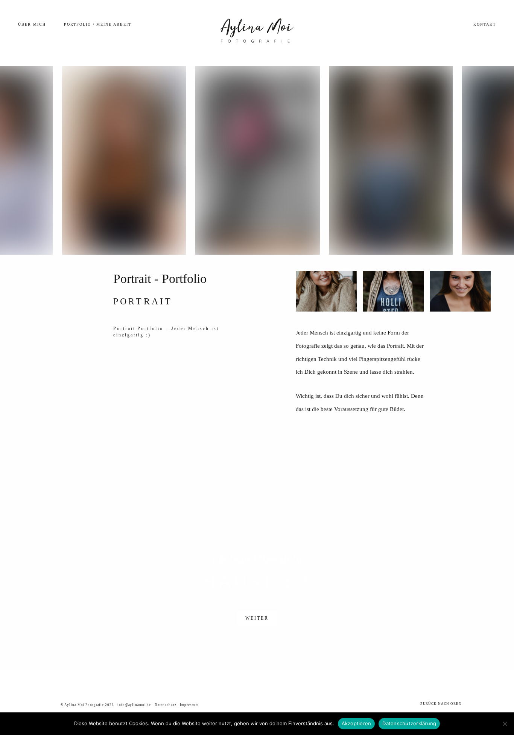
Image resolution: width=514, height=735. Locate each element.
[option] (257, 160)
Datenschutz (165, 705)
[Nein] (504, 723)
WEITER (257, 618)
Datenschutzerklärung (409, 723)
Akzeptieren (356, 723)
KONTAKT (484, 24)
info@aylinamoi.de (134, 705)
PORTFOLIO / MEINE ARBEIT (97, 24)
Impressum (189, 705)
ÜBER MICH (32, 24)
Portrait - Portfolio (160, 278)
